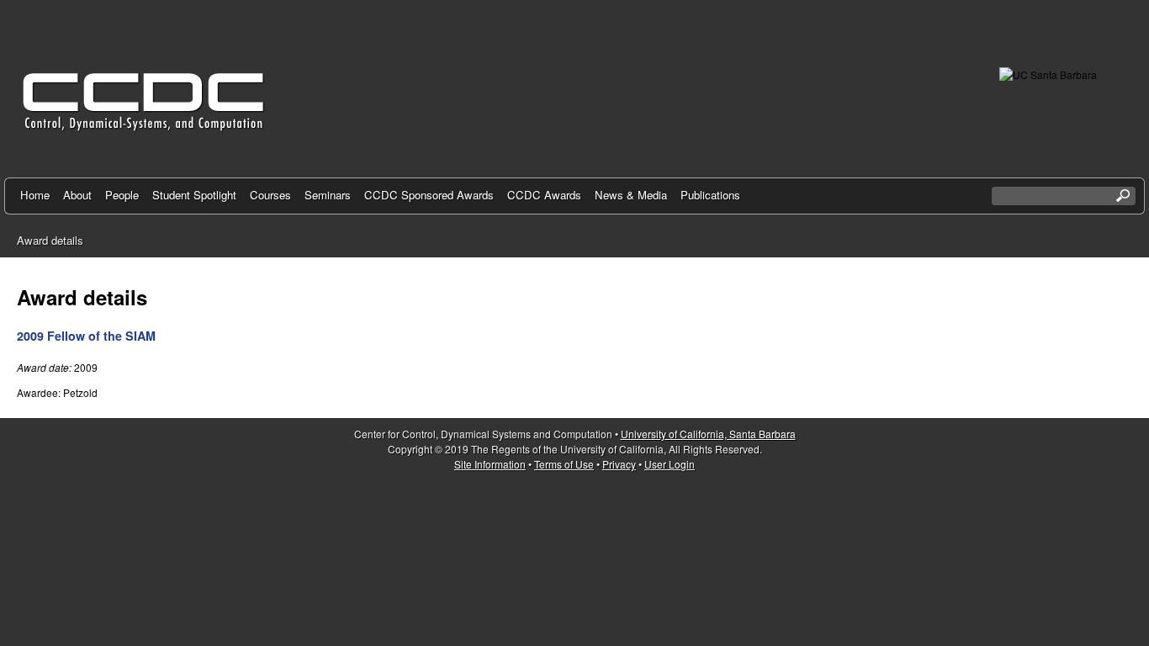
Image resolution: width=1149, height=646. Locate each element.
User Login (669, 464)
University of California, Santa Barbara (708, 433)
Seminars (327, 195)
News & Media (631, 195)
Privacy (619, 464)
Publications (710, 195)
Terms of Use (564, 464)
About (77, 195)
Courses (270, 195)
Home (35, 195)
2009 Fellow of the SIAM (86, 335)
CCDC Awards (544, 195)
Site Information (490, 464)
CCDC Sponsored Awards (429, 195)
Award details (50, 240)
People (122, 195)
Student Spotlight (194, 195)
